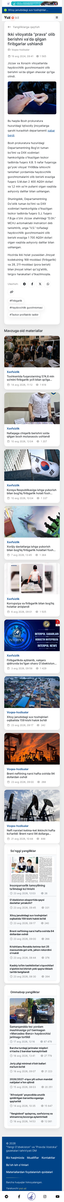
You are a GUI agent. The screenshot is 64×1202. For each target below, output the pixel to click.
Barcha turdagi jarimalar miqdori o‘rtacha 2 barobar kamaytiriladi (29, 1049)
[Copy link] (11, 292)
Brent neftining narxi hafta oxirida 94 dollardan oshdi (32, 933)
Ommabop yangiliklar (25, 992)
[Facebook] (31, 284)
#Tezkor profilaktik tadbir (24, 314)
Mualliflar (33, 1157)
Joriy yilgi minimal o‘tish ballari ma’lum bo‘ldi (28, 1065)
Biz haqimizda (15, 1157)
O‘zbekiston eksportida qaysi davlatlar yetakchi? (27, 901)
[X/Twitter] (39, 284)
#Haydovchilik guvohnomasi (26, 307)
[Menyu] (57, 17)
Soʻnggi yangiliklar (23, 851)
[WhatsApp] (47, 284)
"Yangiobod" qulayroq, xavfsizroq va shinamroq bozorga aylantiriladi (31, 1115)
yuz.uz (22, 1188)
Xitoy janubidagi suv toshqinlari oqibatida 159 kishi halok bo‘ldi (28, 917)
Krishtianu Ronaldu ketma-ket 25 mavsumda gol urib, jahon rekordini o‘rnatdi (31, 949)
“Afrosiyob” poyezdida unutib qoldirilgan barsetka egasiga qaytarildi (27, 1098)
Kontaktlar (48, 1157)
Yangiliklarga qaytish (26, 27)
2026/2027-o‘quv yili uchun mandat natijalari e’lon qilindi (31, 1081)
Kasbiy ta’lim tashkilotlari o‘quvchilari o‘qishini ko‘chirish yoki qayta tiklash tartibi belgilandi (32, 968)
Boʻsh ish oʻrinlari (17, 1165)
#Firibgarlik (16, 300)
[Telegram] (23, 284)
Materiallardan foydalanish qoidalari (29, 1172)
